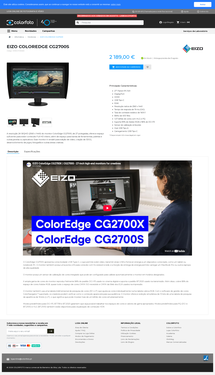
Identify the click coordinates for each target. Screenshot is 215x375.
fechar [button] (202, 4)
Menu (14, 31)
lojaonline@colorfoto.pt (21, 359)
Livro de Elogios (127, 342)
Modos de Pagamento (84, 336)
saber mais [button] (116, 4)
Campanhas (48, 31)
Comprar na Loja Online (84, 333)
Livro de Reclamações (130, 339)
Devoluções (80, 342)
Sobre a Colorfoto (173, 328)
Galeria (169, 336)
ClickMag (170, 339)
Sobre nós (204, 11)
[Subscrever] (50, 331)
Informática (19, 37)
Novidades (30, 31)
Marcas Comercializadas (176, 342)
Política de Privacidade (130, 330)
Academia (170, 333)
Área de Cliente (81, 328)
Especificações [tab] (32, 151)
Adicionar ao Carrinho (128, 67)
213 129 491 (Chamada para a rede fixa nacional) (153, 11)
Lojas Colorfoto (172, 330)
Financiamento (127, 336)
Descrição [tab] (13, 151)
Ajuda (186, 11)
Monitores (32, 37)
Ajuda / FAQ (80, 330)
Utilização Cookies (128, 333)
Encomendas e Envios (84, 339)
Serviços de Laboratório (195, 31)
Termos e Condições (129, 328)
